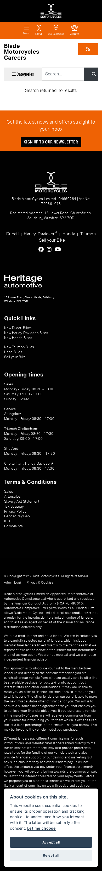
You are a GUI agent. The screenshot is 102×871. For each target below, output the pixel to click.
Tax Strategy (14, 506)
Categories (25, 74)
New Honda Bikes (18, 338)
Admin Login (13, 582)
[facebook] (42, 250)
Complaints (13, 526)
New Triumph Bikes (19, 347)
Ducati (12, 234)
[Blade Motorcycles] (51, 11)
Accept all (51, 842)
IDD (7, 521)
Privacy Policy (15, 511)
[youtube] (59, 250)
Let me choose (41, 828)
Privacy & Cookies (40, 582)
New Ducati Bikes (18, 328)
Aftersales (12, 496)
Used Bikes (13, 352)
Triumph (88, 234)
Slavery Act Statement (21, 501)
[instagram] (50, 250)
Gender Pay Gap (17, 516)
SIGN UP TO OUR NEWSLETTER (51, 142)
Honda (69, 234)
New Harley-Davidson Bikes (26, 333)
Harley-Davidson (40, 233)
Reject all (51, 855)
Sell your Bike (52, 240)
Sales (8, 491)
